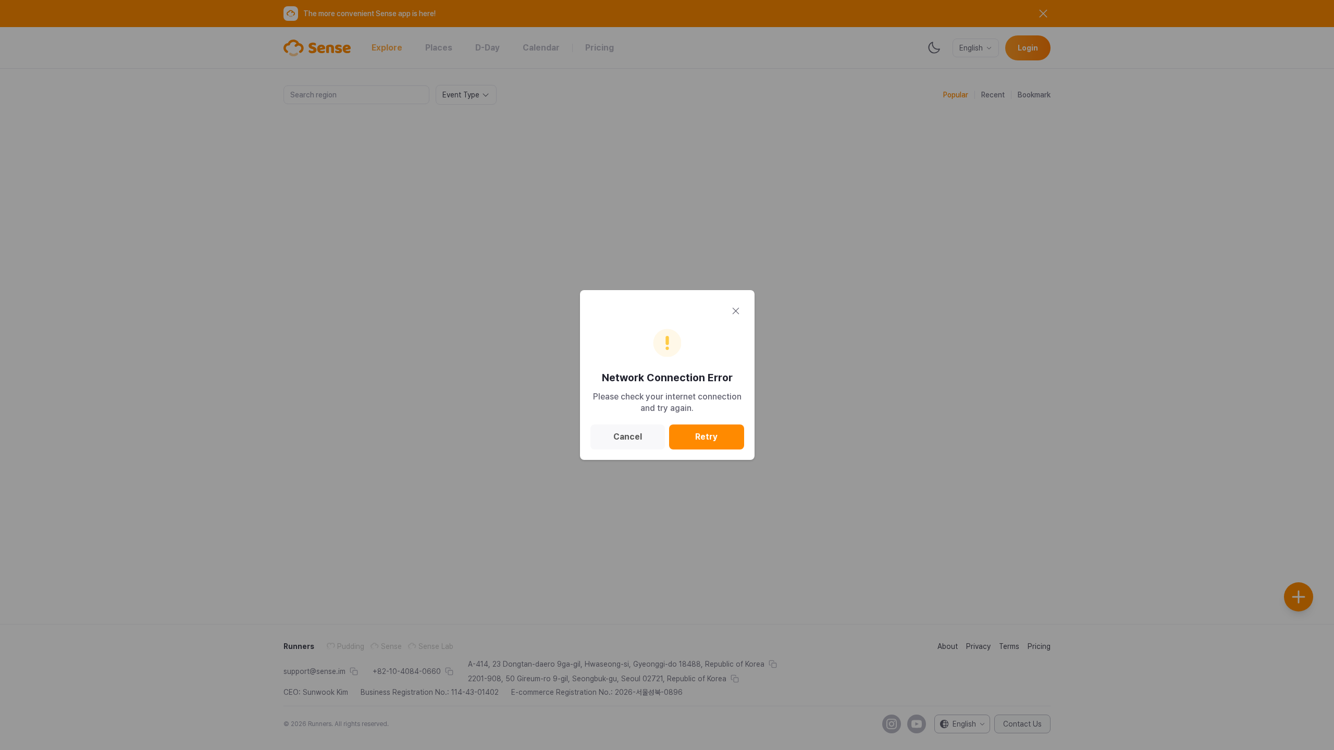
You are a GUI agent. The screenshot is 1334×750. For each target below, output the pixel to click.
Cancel (627, 437)
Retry (706, 437)
